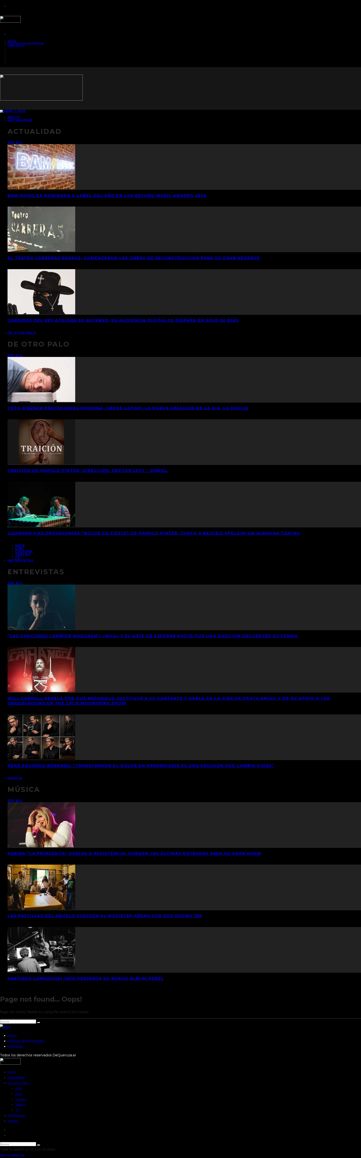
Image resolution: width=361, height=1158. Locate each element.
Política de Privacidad (26, 43)
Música (15, 778)
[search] (38, 1022)
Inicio (12, 1035)
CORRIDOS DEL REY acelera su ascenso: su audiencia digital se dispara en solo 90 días (123, 320)
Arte (20, 545)
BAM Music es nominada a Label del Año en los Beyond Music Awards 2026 (107, 195)
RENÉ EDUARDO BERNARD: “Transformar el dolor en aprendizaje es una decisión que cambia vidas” (141, 765)
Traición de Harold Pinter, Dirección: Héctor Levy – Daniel (88, 470)
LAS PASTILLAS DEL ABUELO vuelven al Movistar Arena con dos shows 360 (105, 915)
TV (17, 1110)
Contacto (16, 45)
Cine (19, 548)
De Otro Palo (22, 333)
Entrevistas (20, 560)
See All (15, 142)
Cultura (24, 551)
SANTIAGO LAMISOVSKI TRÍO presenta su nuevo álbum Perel (86, 978)
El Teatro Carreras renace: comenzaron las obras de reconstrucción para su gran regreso (134, 258)
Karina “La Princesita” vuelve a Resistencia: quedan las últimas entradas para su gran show (135, 853)
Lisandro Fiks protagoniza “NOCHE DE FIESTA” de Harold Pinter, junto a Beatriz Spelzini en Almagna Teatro (154, 533)
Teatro (22, 554)
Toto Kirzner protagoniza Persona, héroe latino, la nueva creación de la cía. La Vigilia (128, 408)
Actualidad (20, 120)
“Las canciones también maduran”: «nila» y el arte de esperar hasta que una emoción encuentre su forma (153, 636)
